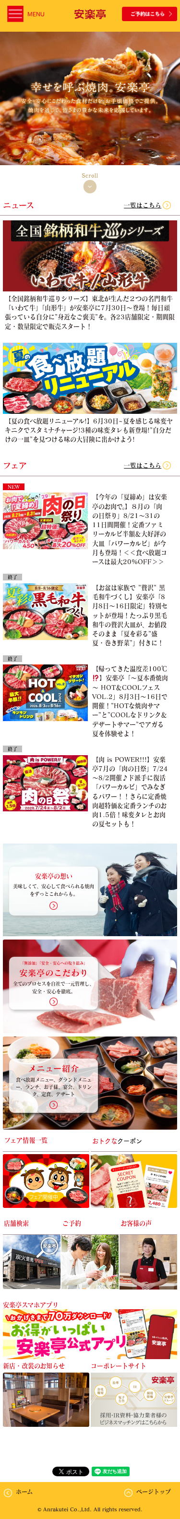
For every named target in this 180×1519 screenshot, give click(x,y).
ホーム (24, 1491)
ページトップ (153, 1491)
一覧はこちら (142, 205)
